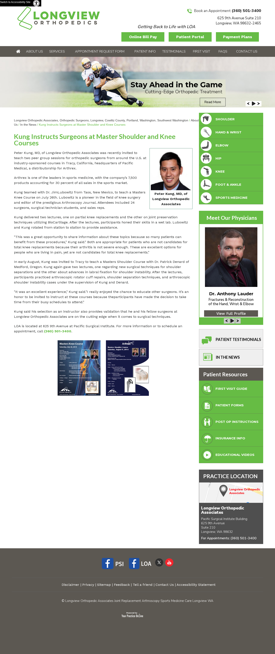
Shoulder (225, 119)
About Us (34, 51)
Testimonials (174, 51)
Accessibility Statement (196, 585)
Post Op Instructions (236, 422)
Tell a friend (143, 585)
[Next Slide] (258, 103)
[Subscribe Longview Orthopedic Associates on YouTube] (169, 562)
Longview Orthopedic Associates (222, 510)
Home (18, 51)
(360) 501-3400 (246, 10)
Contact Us (246, 51)
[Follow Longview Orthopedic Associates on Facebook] (114, 564)
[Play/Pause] (253, 103)
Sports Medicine (231, 198)
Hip (218, 158)
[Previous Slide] (248, 103)
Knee (220, 171)
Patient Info (145, 51)
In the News (28, 124)
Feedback (122, 585)
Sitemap (104, 585)
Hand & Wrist (228, 132)
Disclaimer (70, 585)
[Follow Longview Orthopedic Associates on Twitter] (159, 562)
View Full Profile (231, 313)
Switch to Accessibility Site (15, 2)
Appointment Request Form (99, 51)
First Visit (201, 51)
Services (57, 51)
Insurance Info (230, 438)
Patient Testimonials (238, 339)
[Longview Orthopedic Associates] (58, 18)
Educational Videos (234, 455)
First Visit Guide (231, 389)
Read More (212, 102)
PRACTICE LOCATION (230, 476)
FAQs (222, 51)
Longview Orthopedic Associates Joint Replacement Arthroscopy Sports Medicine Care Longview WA (139, 601)
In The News (228, 357)
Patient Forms (229, 405)
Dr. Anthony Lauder (231, 293)
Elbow (221, 145)
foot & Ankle (228, 184)
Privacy (88, 585)
